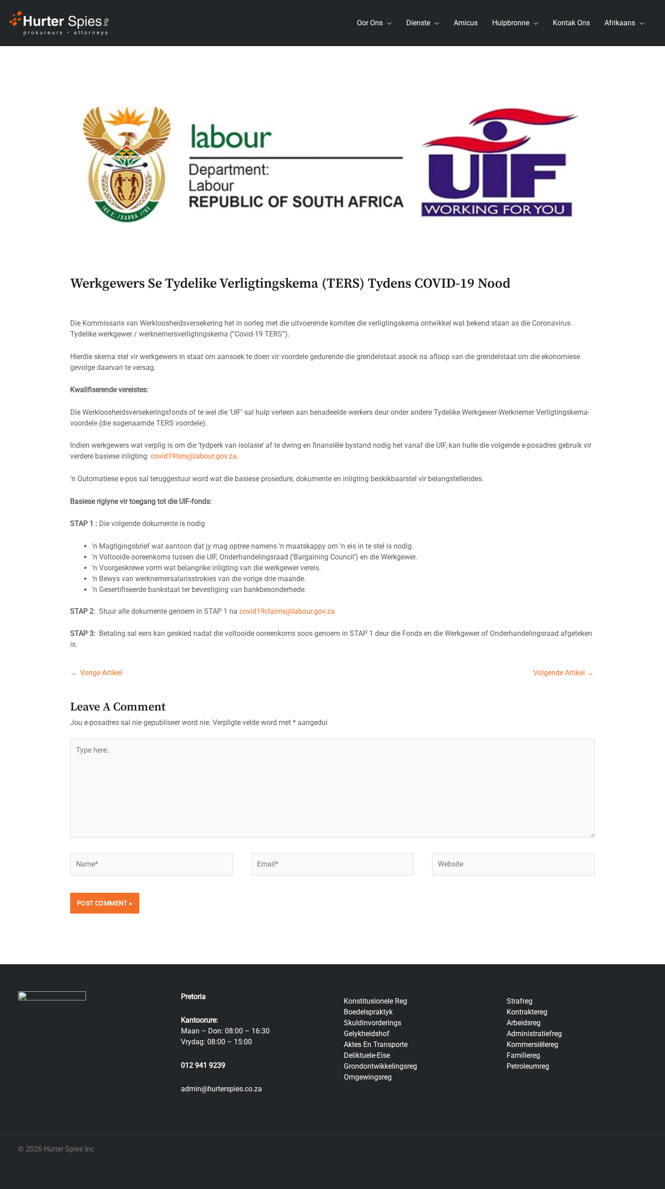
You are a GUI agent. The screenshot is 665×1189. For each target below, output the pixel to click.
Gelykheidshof (367, 1033)
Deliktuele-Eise (367, 1055)
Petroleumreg (528, 1066)
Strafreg (519, 1001)
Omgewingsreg (368, 1077)
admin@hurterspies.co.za (221, 1089)
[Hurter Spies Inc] (59, 22)
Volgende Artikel (563, 672)
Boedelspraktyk (368, 1012)
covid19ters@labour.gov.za (194, 456)
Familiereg (523, 1055)
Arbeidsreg (524, 1022)
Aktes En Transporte (376, 1044)
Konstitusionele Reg (375, 1001)
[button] (387, 23)
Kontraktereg (527, 1012)
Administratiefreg (534, 1033)
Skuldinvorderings (372, 1022)
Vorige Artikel (96, 672)
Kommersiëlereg (532, 1044)
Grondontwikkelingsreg (380, 1066)
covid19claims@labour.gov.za (287, 611)
